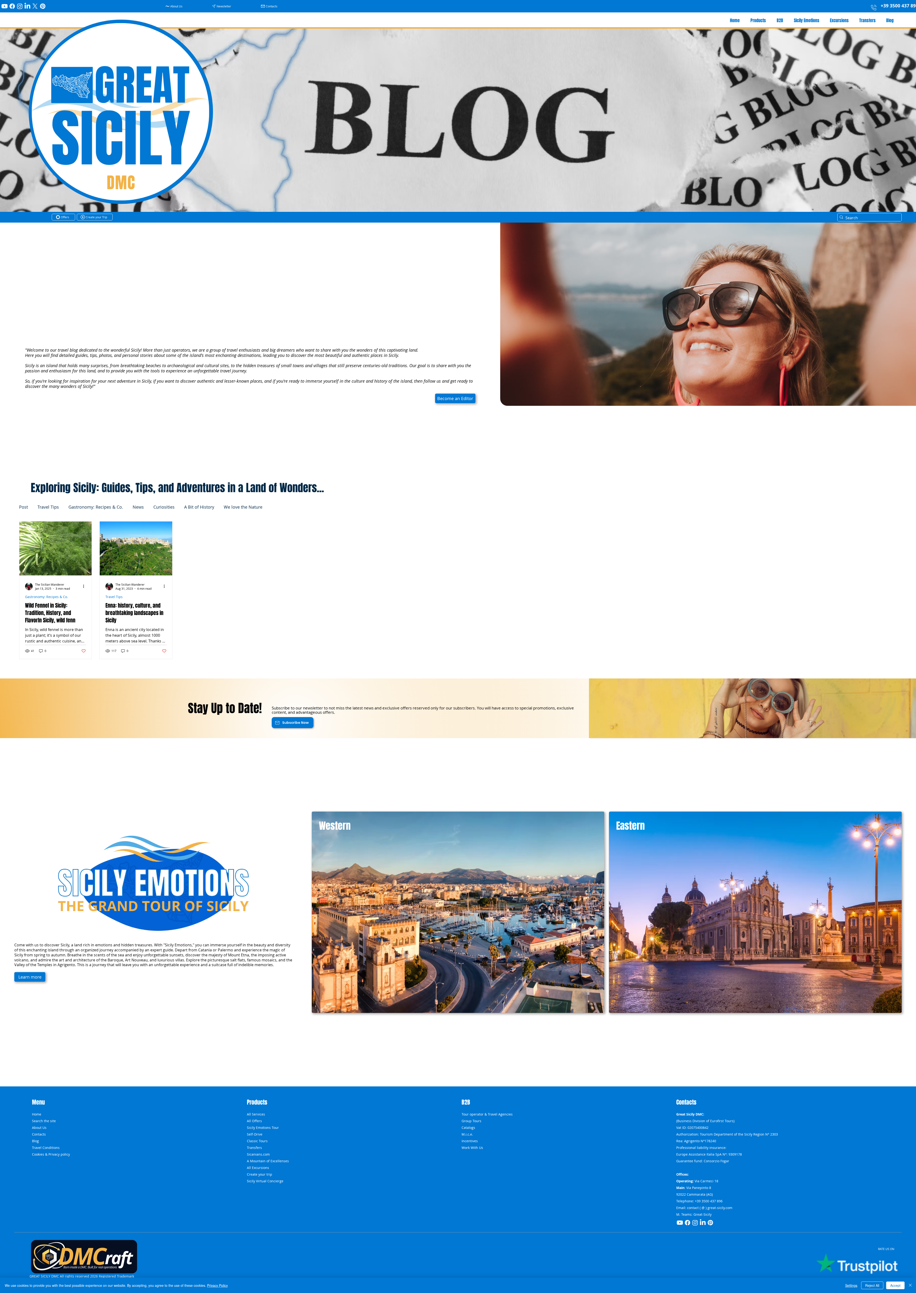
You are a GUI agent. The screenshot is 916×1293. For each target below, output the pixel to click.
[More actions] (85, 586)
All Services (256, 1114)
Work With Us (472, 1147)
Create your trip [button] (259, 1174)
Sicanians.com (258, 1154)
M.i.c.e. (467, 1134)
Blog (35, 1141)
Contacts (39, 1134)
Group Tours (471, 1121)
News (138, 507)
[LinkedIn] (27, 6)
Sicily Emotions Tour (263, 1127)
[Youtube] (4, 6)
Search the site (44, 1121)
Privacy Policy (217, 1285)
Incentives (470, 1141)
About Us (39, 1127)
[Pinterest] (42, 6)
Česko (466, 1161)
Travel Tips (48, 507)
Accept (895, 1285)
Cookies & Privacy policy (51, 1154)
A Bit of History (199, 507)
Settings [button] (851, 1285)
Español (468, 1174)
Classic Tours (257, 1141)
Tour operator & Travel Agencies (487, 1114)
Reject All (872, 1285)
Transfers (254, 1147)
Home (36, 1114)
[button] (222, 6)
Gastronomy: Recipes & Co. (95, 507)
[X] (35, 6)
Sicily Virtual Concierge (265, 1181)
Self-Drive (254, 1134)
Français (468, 1181)
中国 (465, 1167)
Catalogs (468, 1127)
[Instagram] (19, 6)
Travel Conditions (46, 1147)
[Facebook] (12, 6)
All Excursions (258, 1167)
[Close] (910, 1285)
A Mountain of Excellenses (268, 1161)
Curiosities (164, 507)
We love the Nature (243, 507)
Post (23, 507)
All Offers (254, 1121)
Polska (467, 1154)
